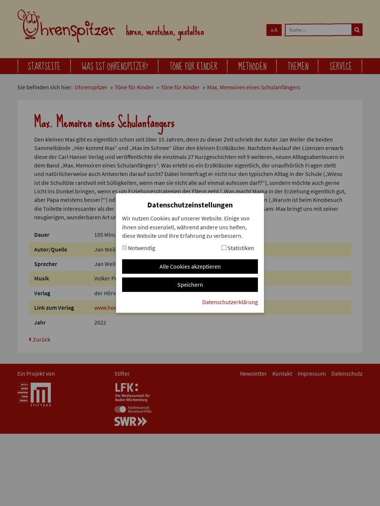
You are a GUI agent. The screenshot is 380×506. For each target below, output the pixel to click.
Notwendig (141, 248)
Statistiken (240, 248)
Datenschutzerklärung (230, 302)
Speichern (190, 284)
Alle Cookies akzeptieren (190, 266)
